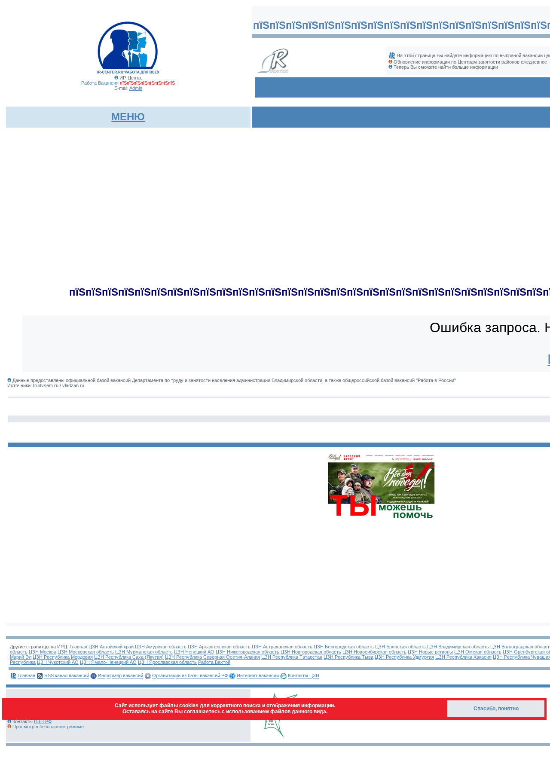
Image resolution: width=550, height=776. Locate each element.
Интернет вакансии (258, 675)
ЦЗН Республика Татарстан (291, 657)
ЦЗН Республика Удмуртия (404, 657)
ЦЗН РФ (43, 721)
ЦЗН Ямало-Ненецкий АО (108, 662)
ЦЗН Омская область (477, 651)
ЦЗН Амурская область (160, 646)
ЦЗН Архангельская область (219, 646)
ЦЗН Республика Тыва (348, 657)
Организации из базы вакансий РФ (190, 675)
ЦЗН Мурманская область (144, 651)
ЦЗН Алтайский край (111, 646)
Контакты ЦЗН (303, 675)
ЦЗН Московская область (86, 651)
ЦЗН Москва (42, 651)
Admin (135, 88)
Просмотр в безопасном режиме (48, 726)
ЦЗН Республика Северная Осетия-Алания (212, 657)
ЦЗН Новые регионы (430, 651)
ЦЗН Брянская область (400, 646)
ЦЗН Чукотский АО (58, 662)
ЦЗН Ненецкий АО (194, 651)
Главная (78, 646)
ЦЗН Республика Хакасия (463, 657)
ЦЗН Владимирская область (458, 646)
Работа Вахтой (214, 662)
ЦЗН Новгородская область (311, 651)
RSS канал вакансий (66, 675)
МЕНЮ (128, 116)
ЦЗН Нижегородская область (247, 651)
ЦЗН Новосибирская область (374, 651)
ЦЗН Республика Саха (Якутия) (129, 657)
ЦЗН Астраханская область (282, 646)
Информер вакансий (120, 675)
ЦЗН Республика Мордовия (63, 657)
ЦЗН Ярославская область (167, 662)
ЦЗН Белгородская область (344, 646)
